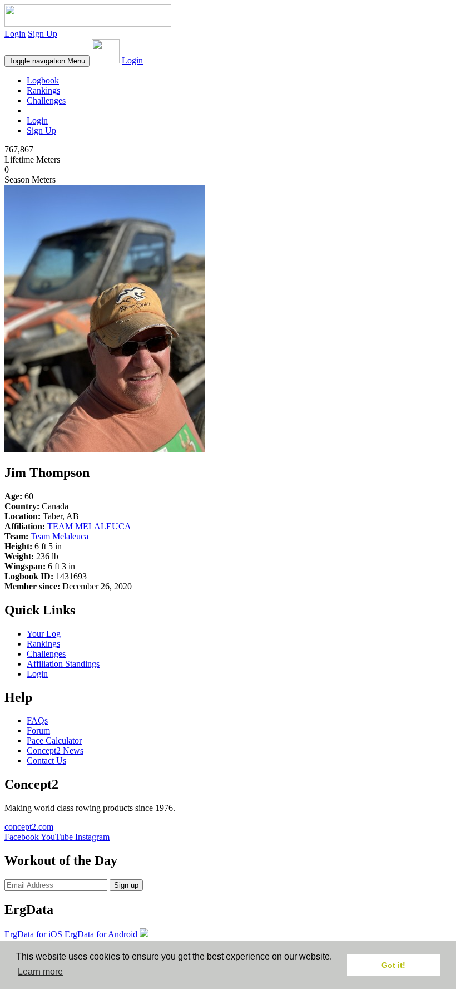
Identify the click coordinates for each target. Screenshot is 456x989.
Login (15, 33)
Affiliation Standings (63, 663)
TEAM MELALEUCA (89, 526)
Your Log (44, 633)
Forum (38, 730)
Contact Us (46, 760)
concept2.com (28, 826)
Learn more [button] (40, 971)
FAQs (37, 720)
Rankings (43, 90)
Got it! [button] (393, 965)
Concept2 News (55, 750)
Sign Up (42, 33)
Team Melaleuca (59, 536)
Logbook (43, 80)
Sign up (126, 885)
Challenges (46, 100)
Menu (47, 61)
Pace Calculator (54, 740)
